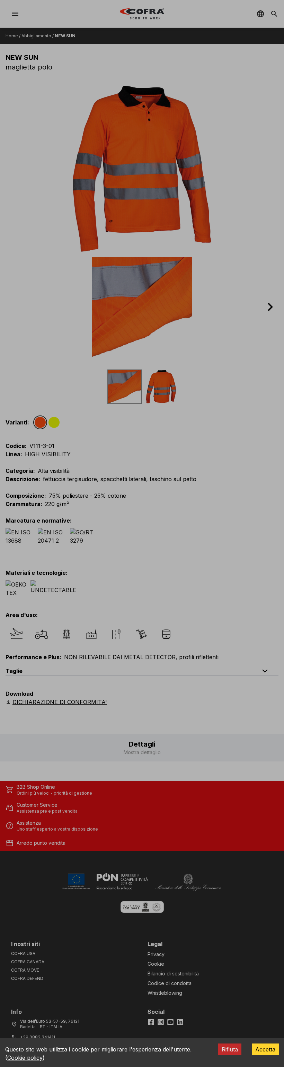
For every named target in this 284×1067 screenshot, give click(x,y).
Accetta (265, 1049)
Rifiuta (230, 1049)
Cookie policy (25, 1057)
